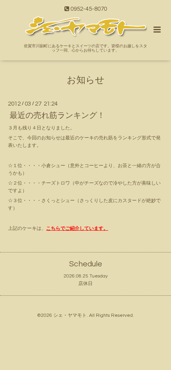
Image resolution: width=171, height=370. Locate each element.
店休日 (85, 283)
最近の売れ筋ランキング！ (57, 115)
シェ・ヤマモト (70, 315)
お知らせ (86, 80)
